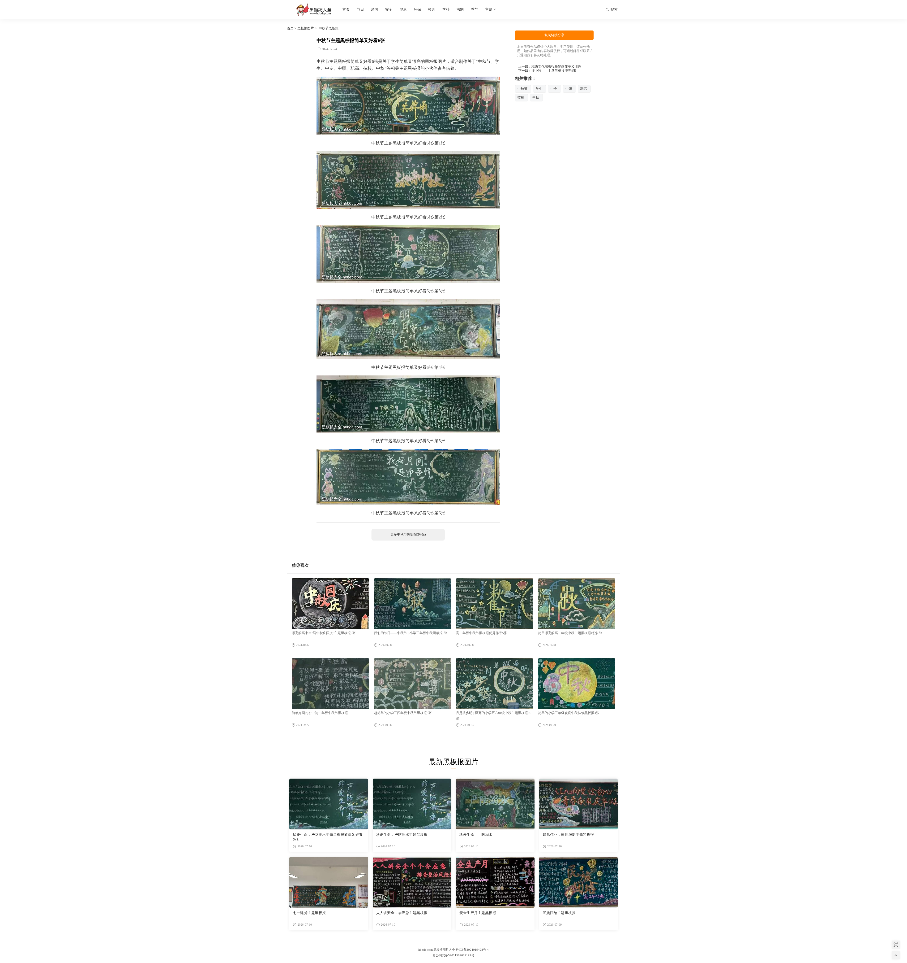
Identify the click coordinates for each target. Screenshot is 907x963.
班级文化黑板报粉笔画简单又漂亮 (556, 66)
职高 (583, 89)
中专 (554, 89)
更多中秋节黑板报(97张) (408, 534)
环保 (417, 9)
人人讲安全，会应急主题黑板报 (402, 913)
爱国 (374, 9)
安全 (388, 9)
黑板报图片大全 (313, 9)
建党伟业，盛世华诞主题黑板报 (568, 835)
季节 (474, 9)
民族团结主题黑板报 (559, 913)
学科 (445, 9)
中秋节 (522, 89)
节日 (360, 9)
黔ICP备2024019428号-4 (472, 949)
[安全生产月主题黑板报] (495, 882)
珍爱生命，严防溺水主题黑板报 (402, 835)
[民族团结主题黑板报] (578, 882)
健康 (403, 9)
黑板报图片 (305, 28)
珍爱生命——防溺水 (475, 835)
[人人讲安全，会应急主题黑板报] (412, 882)
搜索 (614, 9)
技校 (521, 97)
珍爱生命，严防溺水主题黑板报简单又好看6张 (328, 837)
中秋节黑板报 (328, 28)
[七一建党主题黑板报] (328, 882)
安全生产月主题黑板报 (477, 913)
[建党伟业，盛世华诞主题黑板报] (578, 804)
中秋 (535, 97)
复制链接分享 (554, 35)
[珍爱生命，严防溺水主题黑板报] (412, 804)
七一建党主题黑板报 (309, 913)
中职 (568, 89)
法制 (460, 9)
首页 (346, 9)
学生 (539, 89)
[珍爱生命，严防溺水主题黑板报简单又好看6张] (328, 804)
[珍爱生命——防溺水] (495, 804)
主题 (488, 9)
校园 (431, 9)
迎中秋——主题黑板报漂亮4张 (553, 71)
